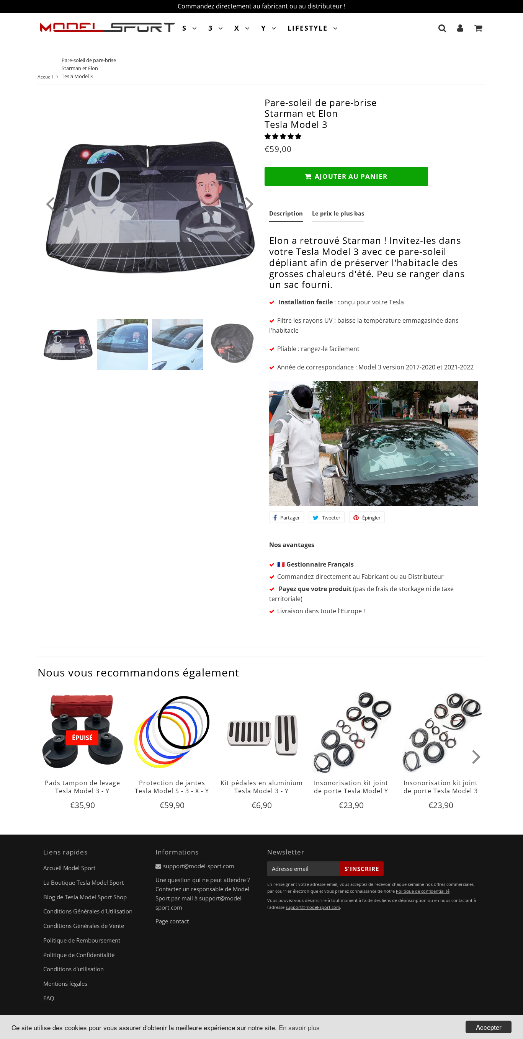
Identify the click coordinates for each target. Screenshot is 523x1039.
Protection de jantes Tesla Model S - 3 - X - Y (172, 787)
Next (249, 203)
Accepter (489, 1027)
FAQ (48, 998)
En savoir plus (299, 1027)
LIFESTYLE (308, 28)
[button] (284, 136)
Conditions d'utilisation (73, 969)
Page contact (172, 921)
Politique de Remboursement (81, 940)
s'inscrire (362, 868)
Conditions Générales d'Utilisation (87, 911)
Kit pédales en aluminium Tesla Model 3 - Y (262, 787)
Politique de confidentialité (422, 891)
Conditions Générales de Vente (83, 926)
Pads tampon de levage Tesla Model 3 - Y (82, 787)
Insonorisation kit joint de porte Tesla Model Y (351, 787)
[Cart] (478, 28)
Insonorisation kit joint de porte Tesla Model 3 (441, 787)
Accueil (45, 77)
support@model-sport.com (198, 866)
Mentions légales (65, 983)
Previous (50, 203)
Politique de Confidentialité (78, 955)
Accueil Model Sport (69, 868)
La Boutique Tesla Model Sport (83, 882)
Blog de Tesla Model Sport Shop (85, 897)
